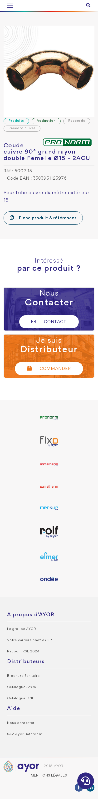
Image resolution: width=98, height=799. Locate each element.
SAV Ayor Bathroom (24, 734)
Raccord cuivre (22, 128)
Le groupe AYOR (21, 629)
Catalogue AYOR (21, 687)
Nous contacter (20, 723)
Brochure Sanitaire (23, 676)
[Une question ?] (85, 780)
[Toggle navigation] (10, 5)
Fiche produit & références (47, 218)
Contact (55, 322)
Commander (55, 369)
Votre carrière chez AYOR (29, 640)
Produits (16, 120)
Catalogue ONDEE (23, 698)
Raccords (76, 120)
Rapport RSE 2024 (23, 651)
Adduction (46, 120)
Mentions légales (49, 775)
